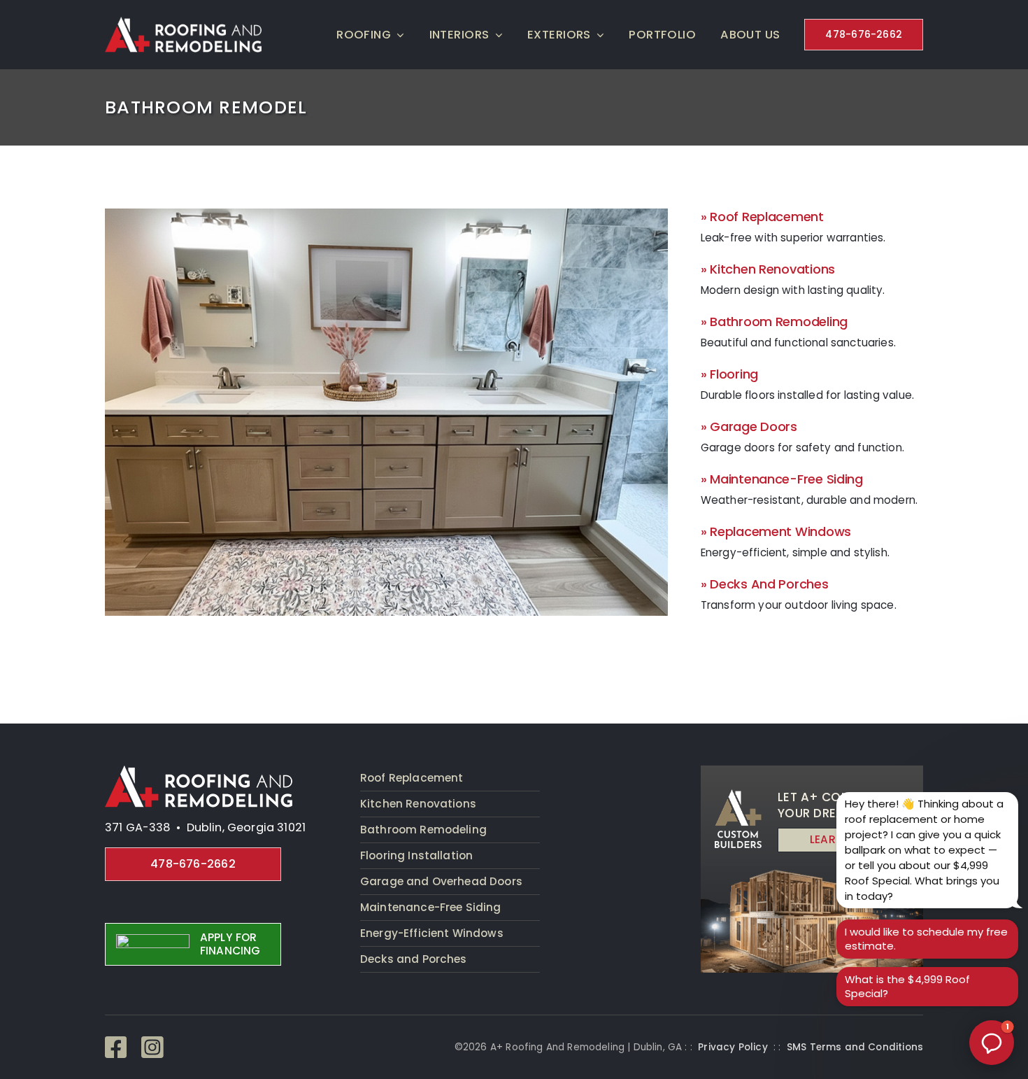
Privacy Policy (732, 1047)
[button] (991, 1042)
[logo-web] (198, 771)
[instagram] (152, 1047)
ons (914, 1047)
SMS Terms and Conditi (846, 1047)
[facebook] (116, 1047)
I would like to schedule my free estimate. (926, 938)
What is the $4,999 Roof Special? (907, 986)
